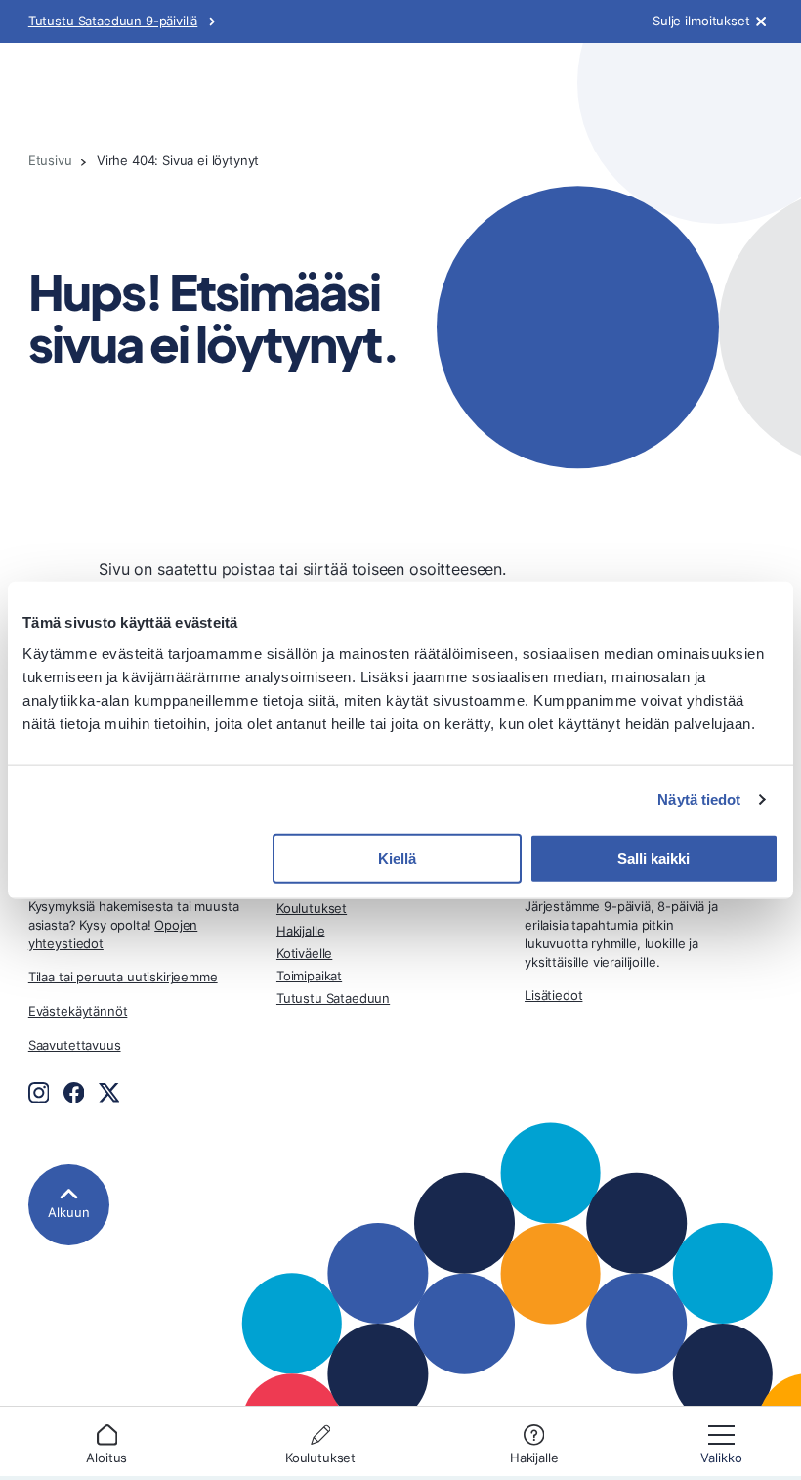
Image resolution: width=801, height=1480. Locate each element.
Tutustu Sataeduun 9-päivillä (112, 21)
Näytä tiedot (698, 799)
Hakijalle (534, 1458)
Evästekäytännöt (78, 1011)
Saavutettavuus (74, 1045)
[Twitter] (109, 1093)
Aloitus (106, 1458)
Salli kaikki (653, 857)
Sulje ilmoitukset (701, 21)
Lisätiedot (553, 995)
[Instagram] (39, 1093)
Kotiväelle (304, 953)
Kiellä (397, 857)
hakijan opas (71, 97)
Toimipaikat (309, 976)
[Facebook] (74, 1093)
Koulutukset (320, 1458)
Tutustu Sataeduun (333, 998)
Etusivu (50, 160)
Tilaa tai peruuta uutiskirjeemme (123, 977)
